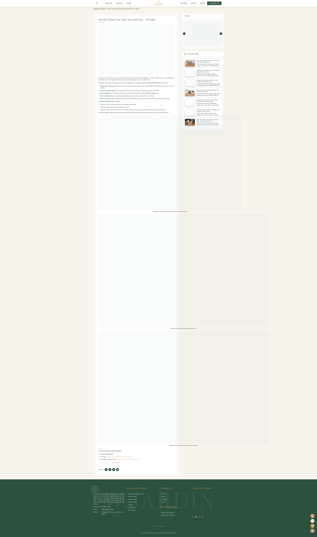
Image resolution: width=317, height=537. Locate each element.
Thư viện (183, 3)
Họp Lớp (130, 505)
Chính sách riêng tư (168, 512)
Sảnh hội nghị (132, 499)
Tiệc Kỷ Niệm (132, 510)
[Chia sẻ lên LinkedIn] (113, 469)
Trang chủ (96, 9)
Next (221, 33)
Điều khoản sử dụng (168, 515)
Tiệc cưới (108, 3)
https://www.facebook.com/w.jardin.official (119, 457)
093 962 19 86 (106, 506)
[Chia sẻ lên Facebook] (106, 469)
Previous (184, 33)
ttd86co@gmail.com (107, 509)
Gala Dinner (131, 507)
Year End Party (132, 502)
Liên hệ (202, 3)
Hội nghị (119, 3)
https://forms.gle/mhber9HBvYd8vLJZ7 (128, 459)
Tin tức (193, 3)
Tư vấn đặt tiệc (214, 3)
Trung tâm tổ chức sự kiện (136, 494)
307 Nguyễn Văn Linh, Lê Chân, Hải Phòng (112, 513)
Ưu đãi (128, 3)
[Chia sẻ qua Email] (117, 469)
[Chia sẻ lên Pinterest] (109, 469)
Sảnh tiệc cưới (132, 496)
